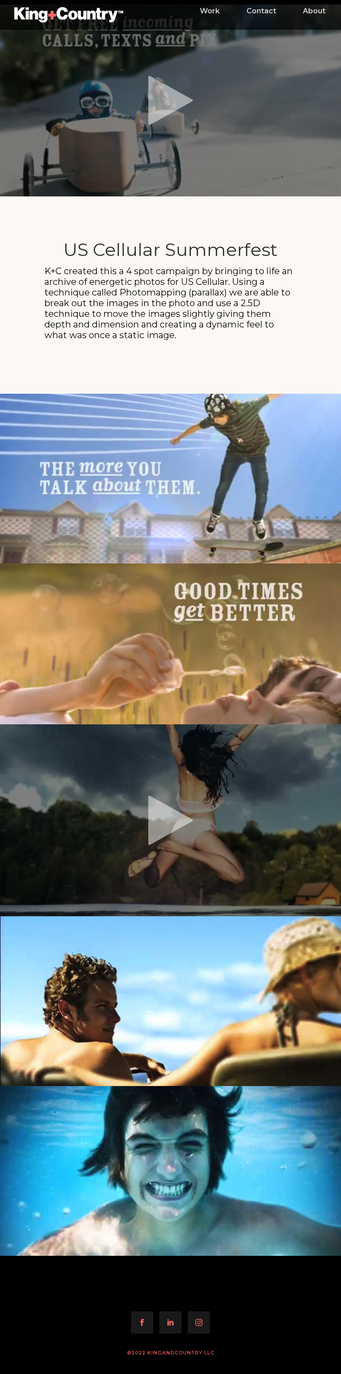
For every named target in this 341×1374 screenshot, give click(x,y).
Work (210, 11)
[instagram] (199, 1322)
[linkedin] (170, 1322)
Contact (261, 11)
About (314, 11)
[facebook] (142, 1322)
